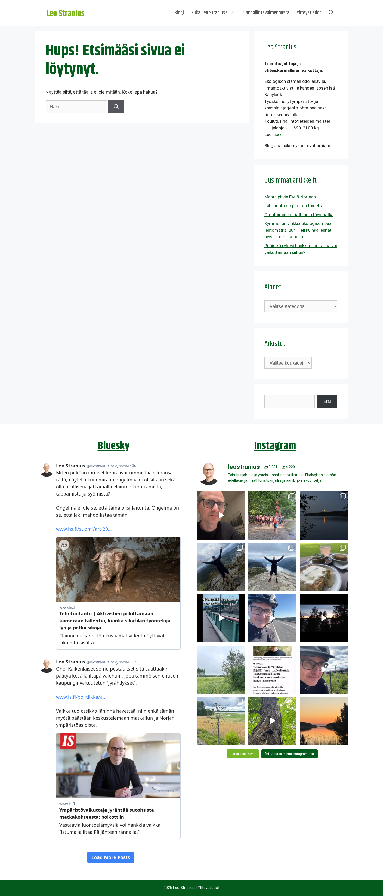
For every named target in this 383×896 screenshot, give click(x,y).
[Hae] (116, 106)
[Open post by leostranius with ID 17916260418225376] (221, 567)
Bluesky (113, 446)
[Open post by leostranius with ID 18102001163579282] (272, 515)
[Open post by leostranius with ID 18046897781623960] (324, 670)
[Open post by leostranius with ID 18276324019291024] (324, 515)
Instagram (275, 446)
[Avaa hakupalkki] (331, 13)
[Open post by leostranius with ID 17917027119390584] (221, 721)
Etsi (327, 401)
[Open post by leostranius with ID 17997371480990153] (221, 515)
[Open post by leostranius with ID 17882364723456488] (221, 670)
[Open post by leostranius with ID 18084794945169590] (324, 618)
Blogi (179, 13)
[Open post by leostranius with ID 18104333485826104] (272, 721)
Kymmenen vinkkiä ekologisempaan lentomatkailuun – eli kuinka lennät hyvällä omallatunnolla (299, 230)
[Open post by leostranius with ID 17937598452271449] (272, 670)
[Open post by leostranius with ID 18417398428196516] (272, 567)
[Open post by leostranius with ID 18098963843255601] (324, 567)
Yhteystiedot (309, 13)
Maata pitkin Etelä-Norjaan (290, 196)
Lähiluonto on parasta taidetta (293, 205)
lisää (277, 134)
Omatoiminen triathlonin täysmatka (298, 214)
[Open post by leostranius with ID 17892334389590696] (221, 618)
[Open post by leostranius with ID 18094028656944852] (324, 721)
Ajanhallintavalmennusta (265, 13)
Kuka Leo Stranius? (209, 13)
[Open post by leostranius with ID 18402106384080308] (272, 618)
